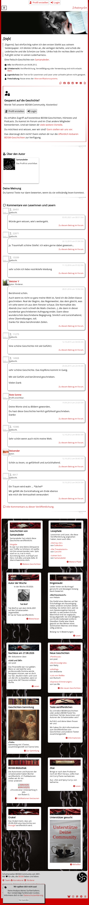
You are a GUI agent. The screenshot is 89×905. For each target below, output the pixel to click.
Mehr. (10, 70)
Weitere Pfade (75, 561)
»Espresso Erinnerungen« (61, 681)
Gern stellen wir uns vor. (60, 129)
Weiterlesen (34, 618)
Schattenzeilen (79, 8)
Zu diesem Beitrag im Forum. (71, 225)
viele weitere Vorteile (51, 124)
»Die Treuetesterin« (59, 549)
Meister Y (14, 281)
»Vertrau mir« (57, 543)
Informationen (74, 738)
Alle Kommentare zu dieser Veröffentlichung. (30, 506)
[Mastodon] (77, 896)
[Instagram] (73, 896)
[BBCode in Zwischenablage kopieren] (84, 83)
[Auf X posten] (68, 83)
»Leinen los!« (56, 555)
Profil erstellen (40, 2)
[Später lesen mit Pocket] (76, 83)
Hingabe (13, 544)
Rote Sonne (15, 394)
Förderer (30, 880)
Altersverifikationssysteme (45, 78)
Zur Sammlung (32, 750)
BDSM (21, 876)
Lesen (78, 635)
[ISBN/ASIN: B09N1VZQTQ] (24, 787)
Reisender (14, 450)
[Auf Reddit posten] (72, 83)
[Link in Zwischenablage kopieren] (60, 83)
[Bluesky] (68, 896)
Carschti (57, 551)
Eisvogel (11, 825)
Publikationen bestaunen (28, 798)
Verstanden (24, 900)
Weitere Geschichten (31, 564)
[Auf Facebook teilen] (64, 83)
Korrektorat (18, 880)
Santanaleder (42, 59)
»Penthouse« (55, 656)
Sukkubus (58, 545)
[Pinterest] (81, 896)
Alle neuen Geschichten (70, 688)
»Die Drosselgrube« (58, 663)
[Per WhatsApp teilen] (80, 83)
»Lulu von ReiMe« (57, 675)
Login (56, 2)
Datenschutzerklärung (33, 895)
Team (7, 880)
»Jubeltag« (54, 669)
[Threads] (85, 896)
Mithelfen (76, 864)
